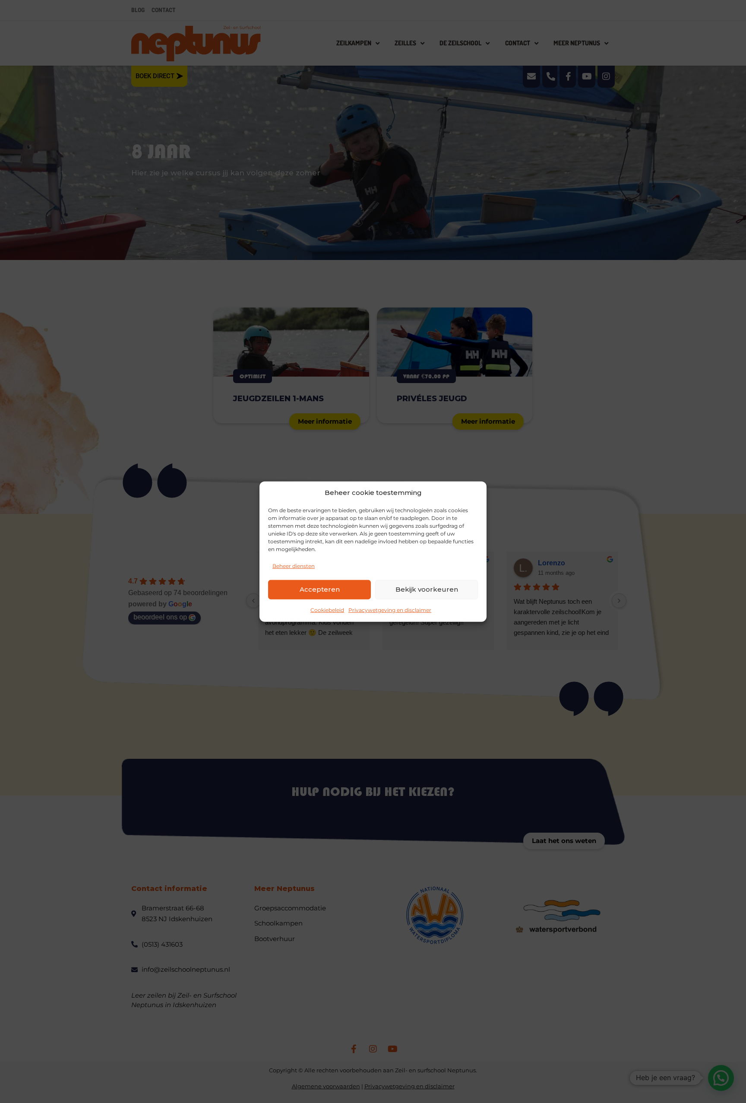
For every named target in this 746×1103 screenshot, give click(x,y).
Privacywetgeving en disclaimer (389, 609)
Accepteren (320, 589)
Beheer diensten (293, 565)
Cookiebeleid (327, 609)
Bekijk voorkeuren (426, 589)
